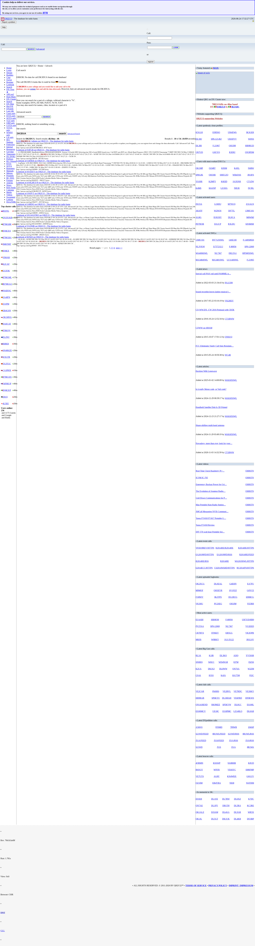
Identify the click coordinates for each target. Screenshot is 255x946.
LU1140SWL (232, 260)
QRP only (10, 123)
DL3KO (223, 655)
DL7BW (226, 799)
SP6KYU (216, 698)
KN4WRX (231, 776)
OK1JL (199, 819)
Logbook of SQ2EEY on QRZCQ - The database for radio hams (43, 172)
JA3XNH (237, 181)
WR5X (251, 812)
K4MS (198, 188)
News (8, 185)
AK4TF (199, 211)
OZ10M (199, 783)
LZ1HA (224, 188)
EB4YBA (216, 783)
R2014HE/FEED (246, 554)
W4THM (250, 783)
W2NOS (217, 211)
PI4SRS (215, 691)
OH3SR (212, 175)
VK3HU (199, 604)
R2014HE (224, 561)
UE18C (215, 711)
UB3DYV (232, 139)
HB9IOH (215, 619)
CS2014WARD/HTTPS (224, 568)
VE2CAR (200, 691)
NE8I (232, 783)
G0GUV (250, 776)
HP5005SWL (248, 253)
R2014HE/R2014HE (224, 548)
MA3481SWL (218, 260)
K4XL (237, 168)
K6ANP (212, 188)
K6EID (224, 181)
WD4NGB (223, 662)
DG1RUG (232, 597)
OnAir (9, 80)
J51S (219, 747)
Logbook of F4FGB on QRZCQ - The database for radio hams (42, 150)
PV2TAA (200, 626)
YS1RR (199, 181)
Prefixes (9, 159)
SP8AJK (199, 175)
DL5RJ (199, 139)
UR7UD (199, 152)
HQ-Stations (9, 141)
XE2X (216, 68)
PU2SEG (218, 604)
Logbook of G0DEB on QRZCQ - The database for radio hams (43, 161)
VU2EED (249, 626)
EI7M (235, 662)
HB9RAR (200, 698)
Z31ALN (250, 204)
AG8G (198, 217)
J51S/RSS (249, 740)
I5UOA (199, 204)
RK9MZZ (215, 704)
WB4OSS (237, 175)
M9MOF (199, 590)
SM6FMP (250, 770)
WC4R (228, 355)
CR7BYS (200, 633)
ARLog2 (10, 94)
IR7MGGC (7, 284)
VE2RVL (227, 691)
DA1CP (217, 224)
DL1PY (214, 805)
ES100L (250, 704)
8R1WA (250, 747)
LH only (10, 137)
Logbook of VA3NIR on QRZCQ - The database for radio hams (43, 226)
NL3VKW (200, 246)
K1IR (211, 655)
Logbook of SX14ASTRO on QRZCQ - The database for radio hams (45, 215)
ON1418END (202, 704)
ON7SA (235, 669)
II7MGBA (7, 237)
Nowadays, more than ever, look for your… (214, 443)
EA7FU (250, 584)
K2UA (198, 669)
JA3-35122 (229, 639)
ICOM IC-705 (202, 478)
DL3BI (199, 145)
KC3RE (250, 805)
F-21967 (216, 145)
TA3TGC (7, 364)
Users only (10, 113)
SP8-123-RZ (216, 139)
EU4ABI (199, 619)
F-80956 (232, 246)
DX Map (10, 104)
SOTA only (11, 118)
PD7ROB (200, 224)
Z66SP (251, 727)
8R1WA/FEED (218, 734)
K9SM (224, 168)
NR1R (237, 188)
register (33, 89)
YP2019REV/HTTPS (205, 548)
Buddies (9, 75)
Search (9, 87)
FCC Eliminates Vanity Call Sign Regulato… (215, 346)
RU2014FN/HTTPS (245, 568)
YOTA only (9, 129)
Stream (9, 73)
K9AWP (216, 763)
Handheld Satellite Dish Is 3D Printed (211, 407)
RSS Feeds (11, 187)
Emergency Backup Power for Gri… (211, 484)
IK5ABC (235, 107)
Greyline (10, 152)
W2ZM (251, 669)
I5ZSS (251, 662)
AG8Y (217, 776)
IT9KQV (6, 330)
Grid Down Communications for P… (211, 498)
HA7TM (236, 675)
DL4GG (226, 812)
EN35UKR (7, 217)
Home (9, 68)
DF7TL (231, 211)
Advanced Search (73, 134)
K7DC (251, 799)
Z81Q (5, 397)
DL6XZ (237, 799)
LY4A (198, 675)
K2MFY (212, 181)
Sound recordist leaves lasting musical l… (213, 292)
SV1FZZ (233, 590)
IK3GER (250, 132)
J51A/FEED (201, 740)
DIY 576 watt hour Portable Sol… (210, 532)
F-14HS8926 (248, 240)
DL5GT (214, 819)
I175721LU (218, 246)
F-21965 (250, 260)
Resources (10, 149)
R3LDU (231, 224)
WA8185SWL (231, 380)
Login (8, 70)
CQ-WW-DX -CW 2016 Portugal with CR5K (215, 310)
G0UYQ (216, 152)
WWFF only (9, 133)
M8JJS (198, 639)
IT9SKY (215, 633)
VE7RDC (238, 691)
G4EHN (233, 584)
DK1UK (226, 819)
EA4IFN (6, 297)
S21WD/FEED (202, 734)
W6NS (251, 139)
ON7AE (199, 805)
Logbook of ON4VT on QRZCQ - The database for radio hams (43, 193)
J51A (233, 747)
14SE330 (233, 240)
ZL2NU (6, 337)
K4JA (223, 675)
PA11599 (229, 283)
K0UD (251, 763)
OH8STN (249, 471)
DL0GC (237, 704)
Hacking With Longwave (206, 371)
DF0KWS (249, 698)
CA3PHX (7, 370)
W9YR (217, 770)
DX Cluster (11, 99)
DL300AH (226, 698)
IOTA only (11, 116)
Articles (9, 183)
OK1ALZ (200, 812)
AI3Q (235, 655)
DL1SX (214, 799)
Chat (8, 77)
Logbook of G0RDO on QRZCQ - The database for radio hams (43, 204)
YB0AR (6, 257)
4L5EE (6, 403)
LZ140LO (237, 711)
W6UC (211, 662)
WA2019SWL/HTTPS (244, 561)
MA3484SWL (202, 260)
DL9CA (231, 217)
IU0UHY (218, 217)
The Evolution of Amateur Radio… (211, 491)
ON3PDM (249, 152)
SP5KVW (226, 704)
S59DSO (216, 132)
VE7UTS (200, 776)
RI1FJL (6, 211)
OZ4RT (212, 168)
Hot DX (9, 106)
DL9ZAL (218, 584)
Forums (9, 180)
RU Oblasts (11, 161)
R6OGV (199, 770)
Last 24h (10, 111)
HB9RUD (249, 145)
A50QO (199, 727)
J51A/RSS (233, 740)
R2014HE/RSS (202, 561)
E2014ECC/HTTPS (204, 568)
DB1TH (226, 805)
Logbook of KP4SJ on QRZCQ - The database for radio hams (42, 237)
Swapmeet (10, 197)
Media (9, 192)
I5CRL (251, 188)
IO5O (211, 675)
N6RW (251, 168)
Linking (9, 199)
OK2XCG (200, 584)
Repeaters (10, 168)
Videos (9, 195)
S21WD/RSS (233, 734)
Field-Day (10, 144)
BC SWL (10, 178)
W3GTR (6, 357)
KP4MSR (250, 224)
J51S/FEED (219, 740)
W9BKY (215, 639)
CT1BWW (229, 319)
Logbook (10, 85)
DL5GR (237, 812)
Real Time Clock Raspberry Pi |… (210, 471)
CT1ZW (250, 181)
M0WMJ (250, 217)
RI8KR (6, 344)
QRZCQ (8, 19)
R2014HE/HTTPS (246, 548)
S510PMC (226, 711)
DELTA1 (233, 253)
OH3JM (232, 145)
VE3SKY (250, 691)
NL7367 (218, 253)
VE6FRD (238, 698)
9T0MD (218, 727)
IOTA (8, 164)
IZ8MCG (250, 597)
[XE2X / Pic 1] (203, 73)
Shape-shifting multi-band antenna (210, 425)
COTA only (11, 125)
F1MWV (199, 597)
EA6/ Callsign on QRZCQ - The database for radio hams (44, 141)
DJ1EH (199, 799)
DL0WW (223, 669)
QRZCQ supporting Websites (209, 118)
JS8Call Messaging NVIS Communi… (212, 511)
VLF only (10, 121)
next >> (119, 248)
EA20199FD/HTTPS (205, 554)
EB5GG (229, 633)
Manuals (10, 171)
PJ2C (251, 675)
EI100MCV (201, 711)
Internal (9, 147)
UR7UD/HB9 (248, 619)
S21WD (199, 747)
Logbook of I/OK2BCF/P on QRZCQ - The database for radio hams (45, 182)
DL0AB (250, 711)
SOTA (9, 166)
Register (9, 82)
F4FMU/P (7, 383)
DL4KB (237, 819)
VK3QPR (249, 633)
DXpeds (9, 109)
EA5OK (6, 271)
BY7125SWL (218, 240)
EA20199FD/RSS (224, 554)
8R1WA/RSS (248, 734)
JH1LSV (250, 639)
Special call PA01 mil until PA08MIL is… (213, 274)
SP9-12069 (249, 246)
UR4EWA (232, 132)
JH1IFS (250, 175)
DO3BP (250, 819)
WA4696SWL (202, 253)
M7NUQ (231, 204)
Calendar (10, 190)
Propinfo (10, 176)
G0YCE (250, 590)
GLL (3, 931)
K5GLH (199, 132)
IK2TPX (218, 597)
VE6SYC (232, 770)
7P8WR (233, 727)
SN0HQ (199, 662)
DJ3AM (214, 812)
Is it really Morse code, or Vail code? (211, 389)
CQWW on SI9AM (204, 328)
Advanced (40, 49)
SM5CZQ (224, 175)
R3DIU (232, 152)
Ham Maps (11, 97)
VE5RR (250, 604)
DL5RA (237, 805)
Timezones (10, 154)
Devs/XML (11, 202)
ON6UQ (228, 337)
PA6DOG (7, 291)
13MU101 (249, 211)
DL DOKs (10, 156)
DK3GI (211, 669)
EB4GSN (7, 310)
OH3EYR (218, 590)
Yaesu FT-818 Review (205, 525)
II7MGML (7, 277)
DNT (3, 912)
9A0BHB (232, 763)
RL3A (198, 655)
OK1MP (199, 168)
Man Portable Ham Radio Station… (211, 505)
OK (45, 13)
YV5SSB (250, 655)
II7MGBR (7, 224)
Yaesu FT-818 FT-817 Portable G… (211, 518)
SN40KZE (7, 350)
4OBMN (199, 763)
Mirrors (9, 173)
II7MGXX (7, 377)
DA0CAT (7, 324)
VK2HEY (229, 301)
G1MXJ (217, 204)
